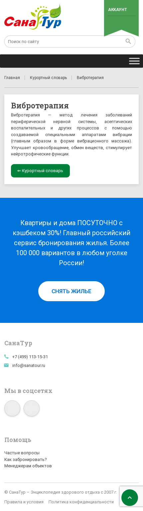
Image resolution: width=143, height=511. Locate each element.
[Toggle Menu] (134, 61)
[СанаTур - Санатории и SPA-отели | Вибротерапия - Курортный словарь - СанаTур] (33, 16)
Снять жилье (71, 291)
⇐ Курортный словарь (40, 170)
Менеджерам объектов (28, 465)
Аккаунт (117, 9)
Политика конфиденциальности (81, 501)
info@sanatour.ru (28, 365)
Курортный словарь (48, 77)
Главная (12, 77)
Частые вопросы (22, 452)
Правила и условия (24, 501)
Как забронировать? (25, 459)
